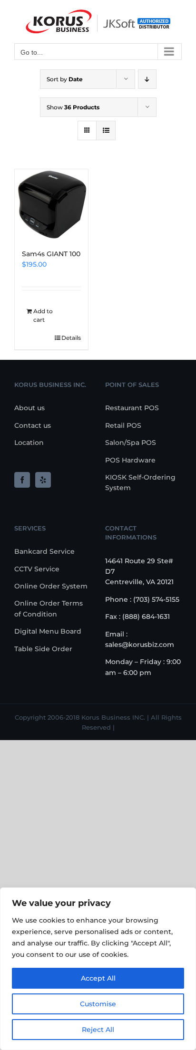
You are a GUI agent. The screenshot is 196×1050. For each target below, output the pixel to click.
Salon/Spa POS (130, 442)
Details (71, 337)
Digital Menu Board (47, 631)
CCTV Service (36, 569)
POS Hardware (130, 460)
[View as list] (106, 130)
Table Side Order (43, 649)
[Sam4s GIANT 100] (51, 204)
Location (29, 442)
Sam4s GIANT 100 (51, 254)
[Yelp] (43, 480)
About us (29, 408)
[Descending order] (147, 79)
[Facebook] (22, 480)
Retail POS (123, 425)
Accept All (98, 978)
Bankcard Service (44, 551)
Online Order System (51, 586)
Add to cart (43, 315)
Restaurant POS (132, 408)
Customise (98, 1004)
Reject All (98, 1029)
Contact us (32, 425)
